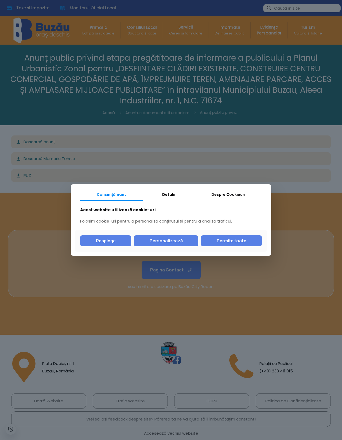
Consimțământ (111, 194)
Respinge (106, 241)
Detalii (168, 194)
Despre (228, 194)
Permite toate (231, 241)
